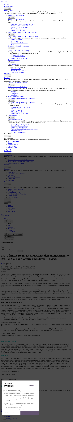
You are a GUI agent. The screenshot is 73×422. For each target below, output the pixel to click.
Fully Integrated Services (15, 119)
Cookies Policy (8, 416)
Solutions (7, 78)
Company (7, 169)
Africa (9, 205)
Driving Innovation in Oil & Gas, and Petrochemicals (23, 36)
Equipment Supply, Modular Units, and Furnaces (21, 102)
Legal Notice (8, 419)
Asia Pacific (11, 208)
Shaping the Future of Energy (16, 19)
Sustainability (8, 155)
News (2, 263)
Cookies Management (10, 418)
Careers (6, 186)
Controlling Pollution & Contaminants (18, 50)
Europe (10, 209)
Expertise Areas (8, 10)
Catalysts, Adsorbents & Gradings (17, 87)
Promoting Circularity (14, 64)
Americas (10, 206)
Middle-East (11, 211)
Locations (7, 199)
